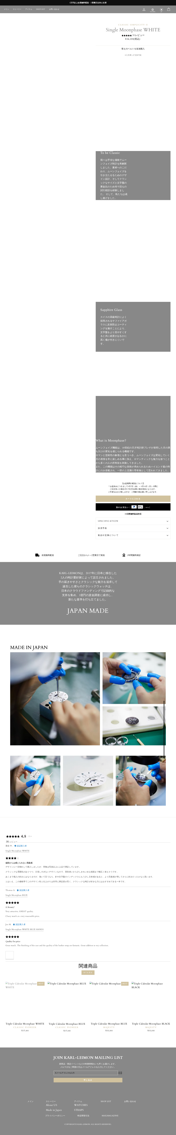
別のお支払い (133, 507)
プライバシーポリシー (55, 1115)
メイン (6, 9)
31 (133, 35)
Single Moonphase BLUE (17, 895)
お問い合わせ (54, 9)
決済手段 (102, 528)
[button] (10, 955)
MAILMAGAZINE (110, 1115)
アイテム (28, 9)
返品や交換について (108, 535)
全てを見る (88, 973)
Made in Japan (54, 1110)
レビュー (140, 35)
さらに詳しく (104, 147)
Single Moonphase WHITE (17, 850)
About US (51, 1105)
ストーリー (17, 9)
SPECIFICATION (108, 521)
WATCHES (81, 1105)
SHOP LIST (40, 9)
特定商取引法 (83, 1115)
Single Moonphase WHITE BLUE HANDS (25, 929)
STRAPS (79, 1110)
